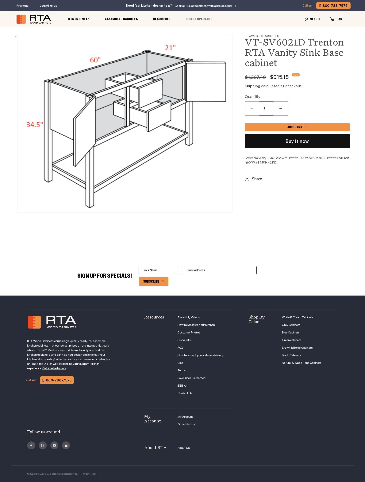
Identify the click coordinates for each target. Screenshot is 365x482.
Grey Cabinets (291, 325)
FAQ (180, 347)
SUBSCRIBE (151, 281)
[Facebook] (31, 445)
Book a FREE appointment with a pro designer (203, 6)
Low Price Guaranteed (192, 378)
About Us (184, 448)
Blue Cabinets (291, 332)
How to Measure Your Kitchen (196, 325)
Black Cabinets (291, 355)
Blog (180, 363)
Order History (186, 424)
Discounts (184, 340)
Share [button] (257, 179)
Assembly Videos (189, 317)
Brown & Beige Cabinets (297, 347)
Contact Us (185, 393)
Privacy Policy (89, 474)
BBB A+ (183, 385)
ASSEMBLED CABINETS (121, 19)
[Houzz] (66, 445)
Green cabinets (291, 340)
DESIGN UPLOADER (199, 19)
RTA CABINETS (79, 19)
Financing (23, 5)
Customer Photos (189, 332)
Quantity (252, 96)
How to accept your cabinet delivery (200, 355)
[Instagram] (43, 445)
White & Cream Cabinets (297, 317)
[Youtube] (54, 445)
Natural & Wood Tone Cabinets (301, 363)
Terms (182, 370)
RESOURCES (162, 19)
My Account (185, 416)
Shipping (252, 86)
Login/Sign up (48, 5)
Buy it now (297, 141)
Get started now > (54, 368)
